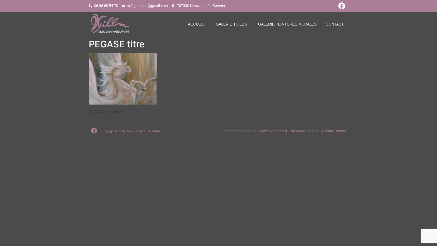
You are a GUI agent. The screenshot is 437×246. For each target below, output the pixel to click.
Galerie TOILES (231, 24)
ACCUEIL (196, 24)
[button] (197, 24)
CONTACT (335, 24)
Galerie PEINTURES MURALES (287, 24)
